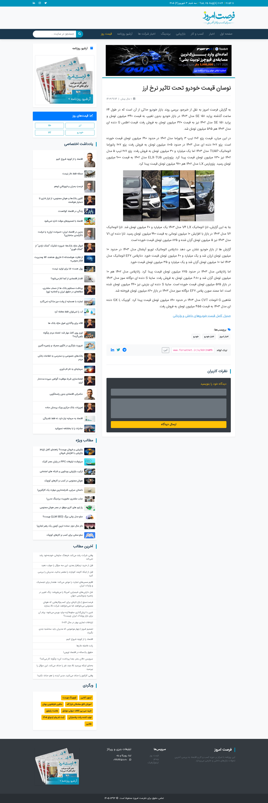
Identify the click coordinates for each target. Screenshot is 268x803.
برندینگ (165, 34)
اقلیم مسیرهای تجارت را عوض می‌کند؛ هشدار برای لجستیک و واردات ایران (65, 584)
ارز (80, 125)
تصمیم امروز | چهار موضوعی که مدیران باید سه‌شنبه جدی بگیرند (66, 631)
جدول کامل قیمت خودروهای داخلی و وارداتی (202, 316)
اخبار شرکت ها (146, 34)
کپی (166, 350)
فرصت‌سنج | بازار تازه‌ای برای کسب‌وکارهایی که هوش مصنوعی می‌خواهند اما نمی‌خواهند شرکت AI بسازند (68, 604)
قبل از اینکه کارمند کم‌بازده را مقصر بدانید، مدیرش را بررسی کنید (65, 574)
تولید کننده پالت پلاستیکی (80, 717)
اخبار (212, 34)
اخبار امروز (224, 336)
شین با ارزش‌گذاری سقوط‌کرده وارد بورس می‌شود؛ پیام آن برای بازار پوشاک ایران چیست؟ (65, 614)
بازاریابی (180, 34)
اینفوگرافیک (153, 763)
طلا (49, 125)
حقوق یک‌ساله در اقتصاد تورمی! (78, 652)
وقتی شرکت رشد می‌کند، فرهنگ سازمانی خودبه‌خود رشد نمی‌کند (66, 557)
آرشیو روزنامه (125, 34)
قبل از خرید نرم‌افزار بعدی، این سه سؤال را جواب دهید (67, 566)
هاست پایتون (52, 711)
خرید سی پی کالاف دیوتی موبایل (77, 711)
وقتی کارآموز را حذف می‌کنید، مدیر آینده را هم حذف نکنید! (65, 676)
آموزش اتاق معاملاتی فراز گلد (79, 704)
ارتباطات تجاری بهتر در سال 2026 (77, 623)
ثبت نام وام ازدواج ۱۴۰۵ (53, 717)
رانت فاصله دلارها (85, 646)
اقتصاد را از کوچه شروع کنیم (79, 639)
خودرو (153, 110)
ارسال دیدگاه (168, 424)
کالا (49, 132)
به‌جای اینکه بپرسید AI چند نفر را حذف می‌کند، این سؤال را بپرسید (65, 667)
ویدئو (156, 759)
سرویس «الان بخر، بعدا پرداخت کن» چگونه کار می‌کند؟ (66, 659)
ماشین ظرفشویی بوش (52, 704)
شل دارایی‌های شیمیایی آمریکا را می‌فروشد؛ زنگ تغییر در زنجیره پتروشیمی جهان (66, 594)
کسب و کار (197, 34)
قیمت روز (106, 34)
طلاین (89, 724)
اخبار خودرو (209, 336)
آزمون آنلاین (86, 698)
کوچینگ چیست (69, 698)
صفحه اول (226, 34)
